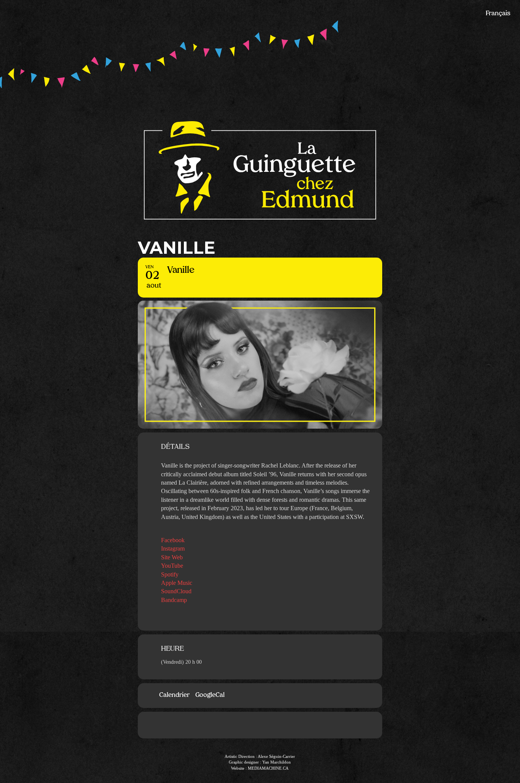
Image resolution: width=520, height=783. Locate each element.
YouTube (172, 565)
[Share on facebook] (248, 725)
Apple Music (176, 583)
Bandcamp (174, 600)
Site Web (172, 557)
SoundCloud (176, 591)
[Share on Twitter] (271, 725)
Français (498, 14)
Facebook (173, 540)
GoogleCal (210, 695)
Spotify (170, 574)
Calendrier (174, 695)
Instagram (173, 548)
